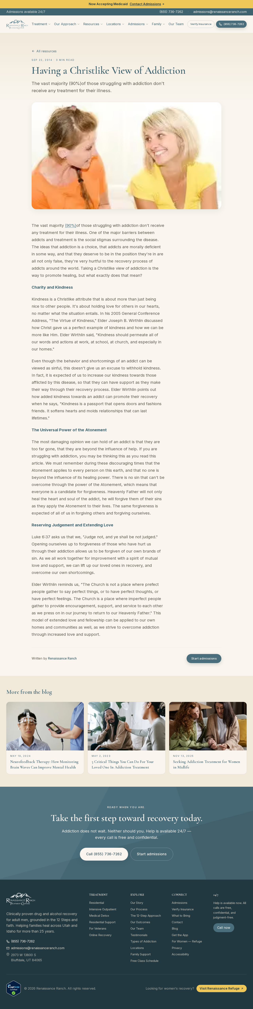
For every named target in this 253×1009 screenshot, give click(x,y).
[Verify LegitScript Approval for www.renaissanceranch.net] (13, 988)
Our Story (136, 903)
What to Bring (181, 915)
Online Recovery (100, 935)
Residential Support (102, 922)
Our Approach (65, 24)
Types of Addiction (143, 941)
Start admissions (204, 658)
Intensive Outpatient (102, 909)
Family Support (140, 954)
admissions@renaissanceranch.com (220, 12)
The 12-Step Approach (145, 915)
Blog (175, 928)
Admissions (136, 24)
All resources (46, 51)
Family (156, 24)
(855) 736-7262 (171, 12)
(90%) (70, 225)
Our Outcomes (140, 922)
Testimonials (138, 935)
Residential (96, 903)
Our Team (176, 24)
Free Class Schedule (144, 961)
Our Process (138, 909)
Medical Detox (99, 915)
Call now (223, 928)
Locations (113, 24)
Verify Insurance (200, 24)
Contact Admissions (145, 4)
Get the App (180, 935)
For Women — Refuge (187, 941)
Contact (177, 922)
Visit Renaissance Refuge (220, 988)
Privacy (177, 948)
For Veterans (97, 928)
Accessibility (180, 954)
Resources (91, 24)
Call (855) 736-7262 (104, 854)
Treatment (39, 24)
